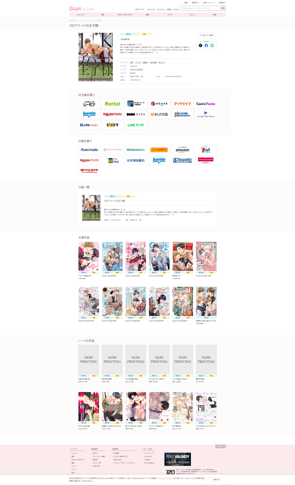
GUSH (132, 73)
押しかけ (162, 62)
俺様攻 (145, 62)
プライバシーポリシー (165, 478)
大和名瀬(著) (125, 39)
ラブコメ (138, 62)
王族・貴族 (153, 62)
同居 (131, 62)
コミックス (133, 66)
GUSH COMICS (136, 69)
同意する (216, 479)
